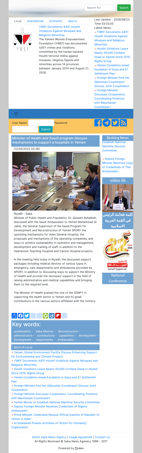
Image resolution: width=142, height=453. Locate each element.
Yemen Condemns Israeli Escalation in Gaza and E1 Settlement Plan (111, 69)
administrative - (23, 335)
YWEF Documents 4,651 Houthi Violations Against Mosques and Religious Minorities (60, 31)
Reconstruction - (68, 331)
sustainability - (23, 331)
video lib (118, 180)
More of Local (22, 347)
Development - (23, 339)
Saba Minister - (45, 331)
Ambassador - (66, 339)
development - (87, 335)
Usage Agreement (80, 437)
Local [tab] (17, 21)
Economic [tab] (55, 21)
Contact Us (102, 437)
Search (123, 7)
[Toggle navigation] (16, 113)
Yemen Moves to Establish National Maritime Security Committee (56, 402)
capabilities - (67, 335)
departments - (45, 339)
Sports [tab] (72, 21)
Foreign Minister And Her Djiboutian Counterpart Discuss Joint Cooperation (112, 82)
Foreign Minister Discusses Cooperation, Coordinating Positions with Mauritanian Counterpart (109, 98)
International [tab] (35, 21)
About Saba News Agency (49, 437)
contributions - (46, 335)
